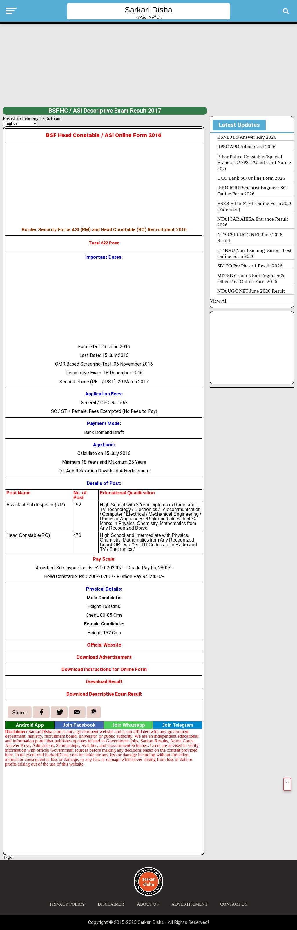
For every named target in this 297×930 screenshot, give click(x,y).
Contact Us (233, 904)
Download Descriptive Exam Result (104, 694)
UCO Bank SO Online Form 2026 (251, 178)
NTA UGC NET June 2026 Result (251, 291)
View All (219, 301)
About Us (148, 904)
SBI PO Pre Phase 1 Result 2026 (249, 266)
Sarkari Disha (148, 10)
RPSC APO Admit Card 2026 (246, 147)
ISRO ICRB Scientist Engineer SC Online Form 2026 (251, 190)
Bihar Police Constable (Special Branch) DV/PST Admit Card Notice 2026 (254, 162)
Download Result (104, 681)
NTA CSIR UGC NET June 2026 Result (249, 237)
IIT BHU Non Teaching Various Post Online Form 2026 (254, 253)
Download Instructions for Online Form (104, 669)
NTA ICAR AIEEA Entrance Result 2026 (252, 222)
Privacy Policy (67, 904)
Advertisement (189, 904)
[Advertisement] (148, 64)
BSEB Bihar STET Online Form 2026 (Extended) (255, 206)
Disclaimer (111, 904)
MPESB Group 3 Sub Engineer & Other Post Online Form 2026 (251, 278)
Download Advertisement (104, 657)
